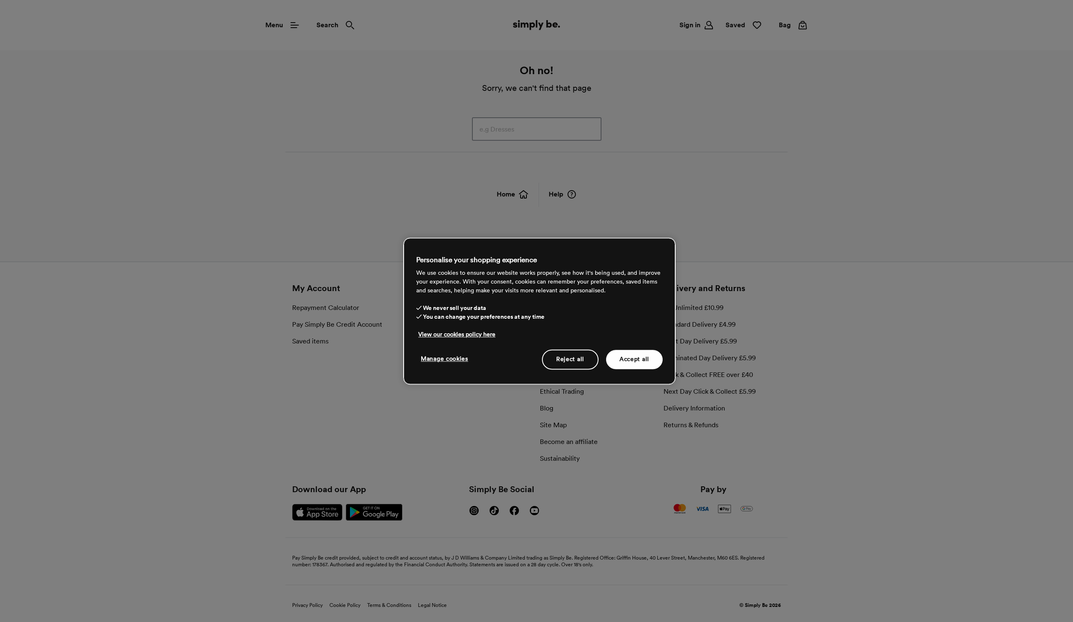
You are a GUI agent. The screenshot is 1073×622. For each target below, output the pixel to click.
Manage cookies (444, 358)
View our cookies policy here (456, 334)
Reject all (570, 359)
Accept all (634, 359)
